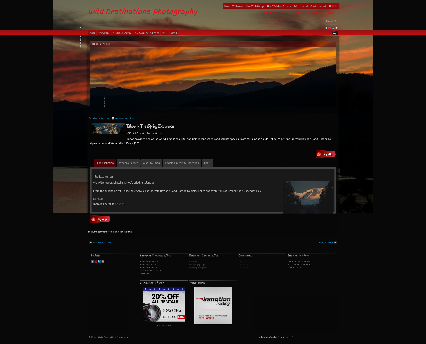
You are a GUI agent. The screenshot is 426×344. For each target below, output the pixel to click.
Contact (322, 6)
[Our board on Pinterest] (329, 28)
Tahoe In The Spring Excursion (150, 126)
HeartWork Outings (255, 6)
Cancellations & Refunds (299, 261)
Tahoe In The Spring (100, 118)
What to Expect (128, 162)
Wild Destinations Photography (142, 11)
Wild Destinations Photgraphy (113, 337)
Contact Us (243, 264)
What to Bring (151, 162)
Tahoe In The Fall (101, 44)
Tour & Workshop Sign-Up (151, 270)
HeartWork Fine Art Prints (279, 6)
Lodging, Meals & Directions (182, 162)
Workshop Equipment (198, 268)
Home (226, 6)
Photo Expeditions (148, 267)
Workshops (237, 6)
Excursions (119, 118)
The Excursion (105, 162)
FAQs (207, 162)
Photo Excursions (148, 264)
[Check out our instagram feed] (336, 28)
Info (296, 6)
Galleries (144, 273)
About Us (242, 261)
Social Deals (244, 267)
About (313, 6)
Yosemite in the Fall (102, 242)
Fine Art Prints (295, 267)
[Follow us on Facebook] (326, 28)
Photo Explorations (149, 261)
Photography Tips (197, 265)
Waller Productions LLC (282, 337)
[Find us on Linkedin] (333, 28)
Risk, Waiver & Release (299, 264)
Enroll (305, 6)
